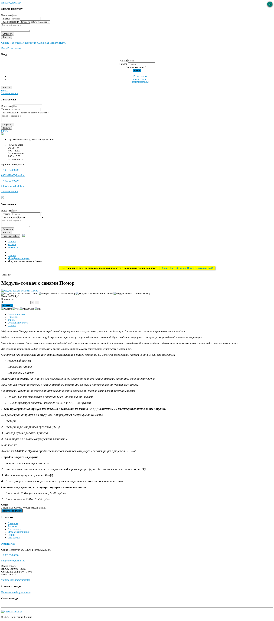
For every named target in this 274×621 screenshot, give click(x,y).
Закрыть (6, 37)
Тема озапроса (9, 217)
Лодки (11, 534)
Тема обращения (10, 21)
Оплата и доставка (11, 42)
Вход (4, 48)
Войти (137, 70)
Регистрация (14, 48)
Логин (123, 60)
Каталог (12, 244)
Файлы (11, 319)
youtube (5, 580)
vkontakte (25, 580)
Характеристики (17, 314)
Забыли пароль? (140, 81)
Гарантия (51, 42)
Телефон (5, 18)
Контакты (61, 42)
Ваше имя (6, 15)
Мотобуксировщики (18, 532)
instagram (15, 580)
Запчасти (12, 526)
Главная (12, 241)
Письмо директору (11, 2)
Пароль (123, 64)
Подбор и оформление (33, 42)
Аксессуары (14, 529)
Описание (13, 317)
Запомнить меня (135, 67)
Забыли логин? (140, 79)
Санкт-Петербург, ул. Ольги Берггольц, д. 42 (187, 268)
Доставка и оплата (18, 322)
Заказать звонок (9, 93)
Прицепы (13, 523)
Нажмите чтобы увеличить (15, 592)
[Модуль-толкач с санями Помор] (19, 290)
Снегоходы (14, 537)
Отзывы (12, 325)
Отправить (8, 34)
